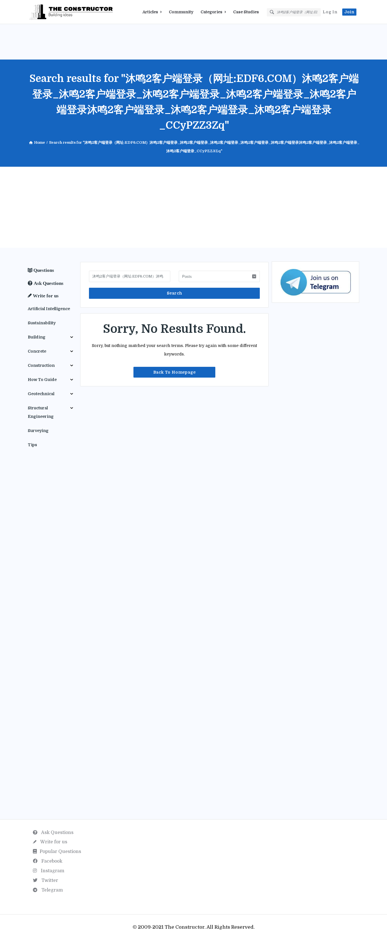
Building (36, 337)
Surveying (38, 430)
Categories (211, 12)
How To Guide (42, 379)
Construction (41, 365)
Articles (150, 12)
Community (181, 12)
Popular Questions (60, 851)
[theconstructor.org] (56, 12)
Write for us (53, 841)
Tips (32, 445)
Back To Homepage (174, 372)
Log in (330, 12)
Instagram (52, 870)
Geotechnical (41, 393)
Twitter (49, 880)
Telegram (51, 890)
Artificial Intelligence (49, 308)
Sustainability (42, 323)
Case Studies (246, 12)
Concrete (37, 351)
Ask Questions (56, 832)
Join (349, 12)
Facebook (51, 861)
